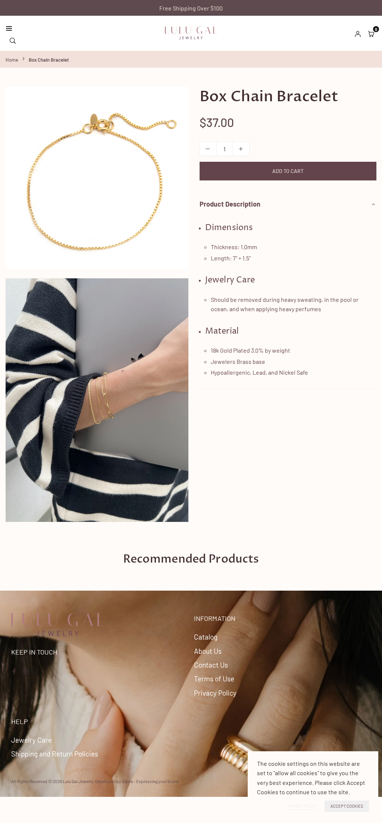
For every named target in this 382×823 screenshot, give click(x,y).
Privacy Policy (215, 693)
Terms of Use (214, 678)
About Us (208, 651)
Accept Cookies (347, 806)
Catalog (205, 636)
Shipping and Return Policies (54, 753)
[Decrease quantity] (208, 149)
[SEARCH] (12, 40)
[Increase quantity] (241, 149)
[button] (371, 33)
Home (12, 60)
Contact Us (211, 664)
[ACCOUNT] (357, 33)
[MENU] (83, 28)
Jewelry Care (31, 740)
